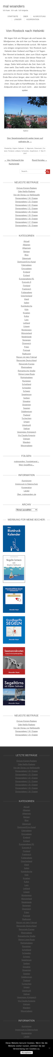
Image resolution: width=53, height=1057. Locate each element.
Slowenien (26, 405)
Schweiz (26, 391)
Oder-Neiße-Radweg (26, 191)
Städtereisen (26, 411)
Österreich (26, 343)
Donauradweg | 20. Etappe (26, 212)
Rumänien (26, 381)
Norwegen (26, 340)
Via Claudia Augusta (26, 435)
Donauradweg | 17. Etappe (26, 222)
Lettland (17, 151)
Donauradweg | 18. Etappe (26, 219)
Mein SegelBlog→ (26, 465)
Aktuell (26, 241)
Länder (17, 19)
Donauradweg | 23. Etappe (26, 202)
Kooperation (32, 19)
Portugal (26, 350)
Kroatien (26, 313)
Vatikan (26, 428)
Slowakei (26, 401)
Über (25, 16)
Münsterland (26, 333)
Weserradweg (26, 446)
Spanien (26, 408)
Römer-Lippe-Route (26, 374)
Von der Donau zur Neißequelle (26, 195)
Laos (26, 320)
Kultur (26, 316)
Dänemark (38, 148)
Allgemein (30, 148)
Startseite (13, 16)
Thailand (26, 415)
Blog (26, 255)
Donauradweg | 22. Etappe (26, 205)
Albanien (26, 245)
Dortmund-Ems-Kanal (26, 262)
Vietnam (26, 439)
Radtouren (26, 354)
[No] (49, 1048)
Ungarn (27, 422)
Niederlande (26, 337)
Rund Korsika (39, 160)
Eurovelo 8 (26, 282)
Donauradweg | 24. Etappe (26, 198)
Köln (26, 309)
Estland (26, 275)
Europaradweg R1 (26, 279)
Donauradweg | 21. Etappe (26, 208)
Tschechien (26, 418)
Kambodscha (26, 306)
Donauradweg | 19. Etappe (26, 215)
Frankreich (26, 289)
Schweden (25, 151)
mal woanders (14, 6)
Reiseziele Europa (26, 364)
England (26, 272)
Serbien (26, 398)
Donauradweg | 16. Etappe (26, 225)
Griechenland (26, 296)
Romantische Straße (26, 371)
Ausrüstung (39, 16)
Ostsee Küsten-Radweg (26, 188)
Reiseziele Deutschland (26, 360)
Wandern (26, 442)
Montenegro (26, 330)
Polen (26, 347)
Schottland (26, 384)
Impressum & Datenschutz (26, 484)
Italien (26, 303)
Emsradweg (26, 269)
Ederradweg (26, 265)
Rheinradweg (26, 367)
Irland (26, 299)
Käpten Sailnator (18, 148)
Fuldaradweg (26, 292)
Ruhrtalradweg (26, 377)
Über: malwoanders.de (26, 494)
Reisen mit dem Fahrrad (26, 357)
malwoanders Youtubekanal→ (26, 461)
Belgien (26, 251)
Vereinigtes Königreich (26, 432)
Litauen (26, 326)
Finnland (11, 151)
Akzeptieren (26, 1052)
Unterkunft (26, 425)
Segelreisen (34, 151)
